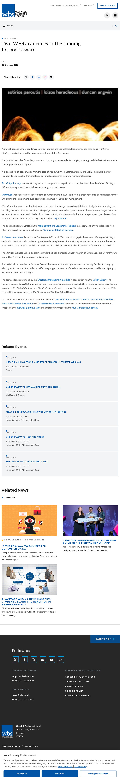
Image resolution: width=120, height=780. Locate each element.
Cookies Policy (74, 691)
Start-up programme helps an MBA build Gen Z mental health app (89, 541)
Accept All (22, 773)
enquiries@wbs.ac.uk (23, 676)
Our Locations (11, 746)
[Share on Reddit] (45, 77)
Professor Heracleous (12, 237)
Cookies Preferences (78, 696)
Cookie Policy (80, 766)
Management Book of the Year (58, 229)
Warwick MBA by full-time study (17, 303)
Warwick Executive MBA (102, 299)
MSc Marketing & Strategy (51, 303)
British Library (100, 279)
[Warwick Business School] (14, 10)
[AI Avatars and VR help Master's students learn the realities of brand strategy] (29, 579)
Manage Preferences (98, 773)
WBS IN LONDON (107, 6)
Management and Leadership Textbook (57, 225)
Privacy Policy (74, 686)
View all (10, 498)
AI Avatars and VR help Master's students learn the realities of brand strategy (27, 602)
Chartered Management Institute (53, 279)
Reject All (60, 773)
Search (107, 15)
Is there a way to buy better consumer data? (24, 547)
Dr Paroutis (7, 194)
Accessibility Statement (80, 677)
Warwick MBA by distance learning (72, 299)
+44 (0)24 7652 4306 (23, 680)
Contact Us (31, 746)
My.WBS (88, 6)
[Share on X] (26, 77)
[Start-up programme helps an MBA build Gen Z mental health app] (90, 520)
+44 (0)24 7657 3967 (23, 699)
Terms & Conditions (77, 681)
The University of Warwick (64, 6)
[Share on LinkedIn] (38, 77)
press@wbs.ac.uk (21, 695)
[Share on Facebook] (32, 77)
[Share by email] (51, 77)
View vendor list (65, 766)
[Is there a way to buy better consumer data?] (29, 520)
